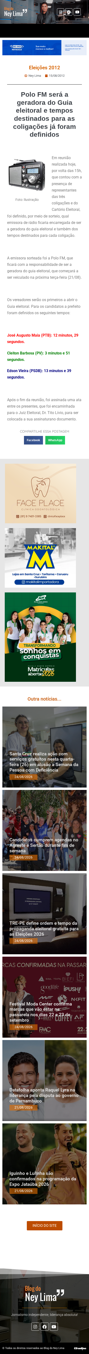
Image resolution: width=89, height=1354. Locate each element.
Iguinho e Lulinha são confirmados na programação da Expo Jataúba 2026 (42, 1179)
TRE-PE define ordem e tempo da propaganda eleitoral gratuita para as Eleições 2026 (44, 928)
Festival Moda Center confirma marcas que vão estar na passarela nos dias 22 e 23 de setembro (40, 1012)
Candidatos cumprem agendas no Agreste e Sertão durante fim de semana (43, 845)
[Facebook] (68, 11)
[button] (33, 440)
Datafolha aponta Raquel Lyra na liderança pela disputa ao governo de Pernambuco (44, 1095)
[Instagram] (60, 11)
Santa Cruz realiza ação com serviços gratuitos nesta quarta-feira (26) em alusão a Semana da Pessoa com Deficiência (43, 762)
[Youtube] (77, 11)
